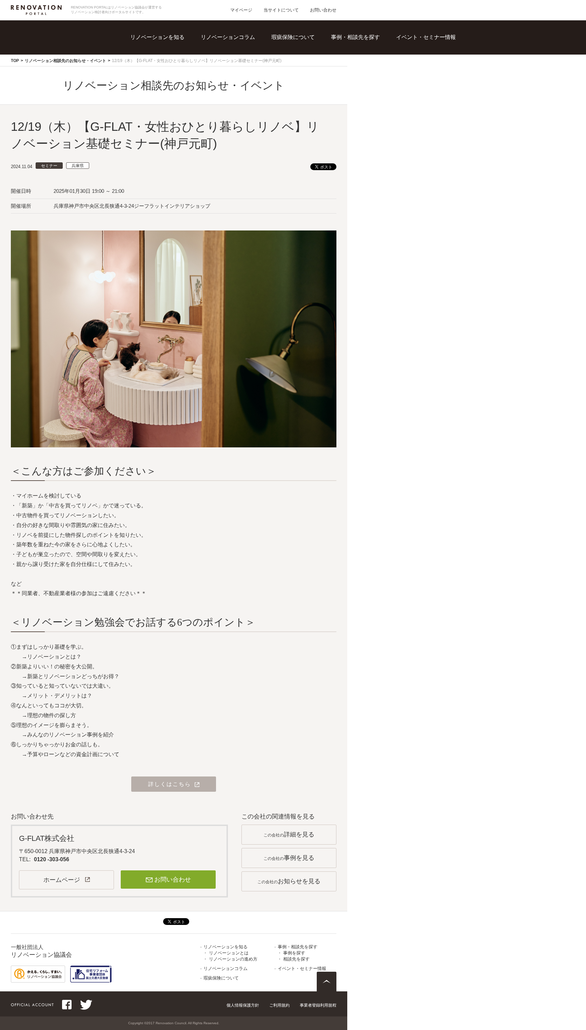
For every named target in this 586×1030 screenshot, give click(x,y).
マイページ (241, 10)
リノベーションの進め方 (177, 61)
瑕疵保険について (293, 37)
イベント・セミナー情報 (426, 37)
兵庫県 (78, 165)
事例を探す (361, 47)
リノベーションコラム (228, 37)
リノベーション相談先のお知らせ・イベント (65, 60)
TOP (15, 60)
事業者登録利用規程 (318, 1005)
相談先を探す (364, 61)
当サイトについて (281, 10)
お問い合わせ (323, 10)
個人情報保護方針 (243, 1005)
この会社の (288, 834)
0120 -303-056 (51, 859)
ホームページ (61, 879)
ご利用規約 (279, 1005)
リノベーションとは (172, 47)
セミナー (49, 165)
